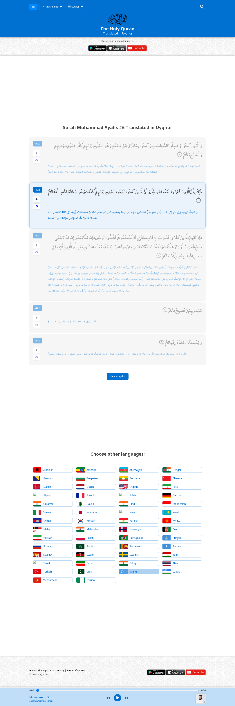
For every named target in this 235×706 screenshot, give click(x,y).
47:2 (37, 143)
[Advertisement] (117, 87)
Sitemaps (43, 670)
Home (32, 670)
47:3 (37, 189)
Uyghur (75, 6)
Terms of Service (76, 670)
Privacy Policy (57, 670)
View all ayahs (117, 376)
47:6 (37, 340)
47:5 (37, 308)
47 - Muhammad (49, 6)
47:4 (37, 235)
